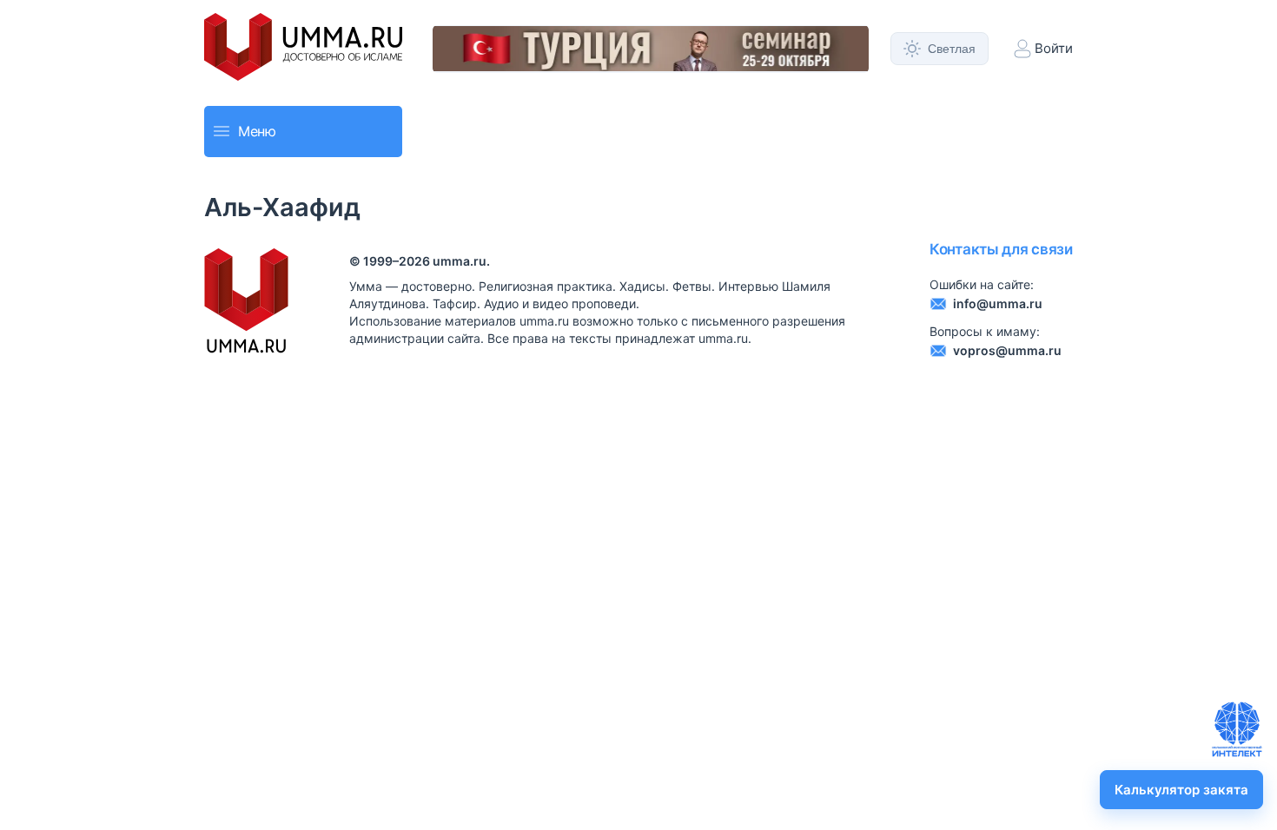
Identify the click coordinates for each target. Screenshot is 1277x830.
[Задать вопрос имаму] (1237, 729)
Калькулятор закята (1181, 789)
